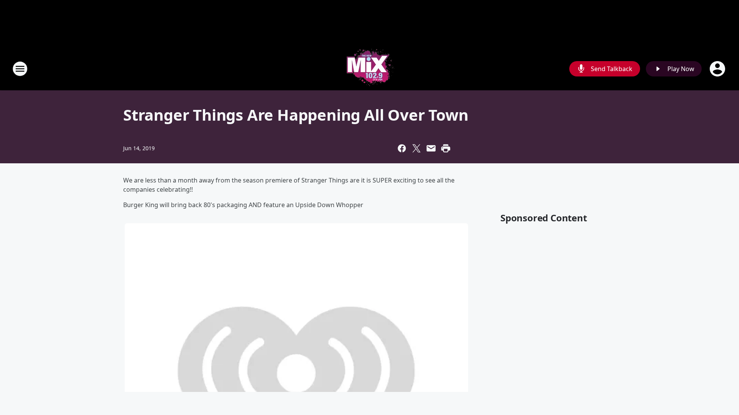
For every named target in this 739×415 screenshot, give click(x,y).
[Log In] (718, 68)
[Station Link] (369, 68)
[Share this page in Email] (431, 148)
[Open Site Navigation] (20, 68)
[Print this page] (445, 148)
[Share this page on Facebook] (401, 148)
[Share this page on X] (416, 148)
